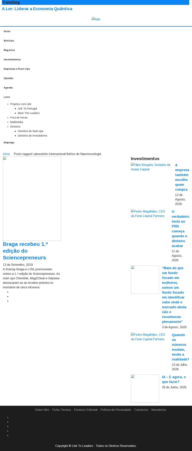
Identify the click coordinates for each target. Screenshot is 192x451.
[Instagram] (12, 430)
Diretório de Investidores (32, 135)
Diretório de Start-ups (31, 131)
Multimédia (16, 122)
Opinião (8, 78)
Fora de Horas (19, 117)
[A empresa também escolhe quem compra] (151, 167)
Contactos (141, 409)
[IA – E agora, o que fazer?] (145, 389)
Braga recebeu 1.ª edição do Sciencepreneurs (25, 251)
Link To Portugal (27, 108)
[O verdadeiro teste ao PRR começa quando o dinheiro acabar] (150, 213)
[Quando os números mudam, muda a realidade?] (150, 336)
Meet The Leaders (29, 113)
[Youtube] (12, 435)
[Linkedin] (12, 421)
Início (7, 31)
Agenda (8, 87)
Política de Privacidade (115, 409)
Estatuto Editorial (85, 409)
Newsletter (158, 409)
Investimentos (12, 59)
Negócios (9, 50)
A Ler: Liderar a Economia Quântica (37, 8)
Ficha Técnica (61, 409)
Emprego (9, 142)
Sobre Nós (42, 409)
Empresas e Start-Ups (17, 69)
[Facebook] (12, 417)
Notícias (9, 40)
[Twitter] (12, 426)
